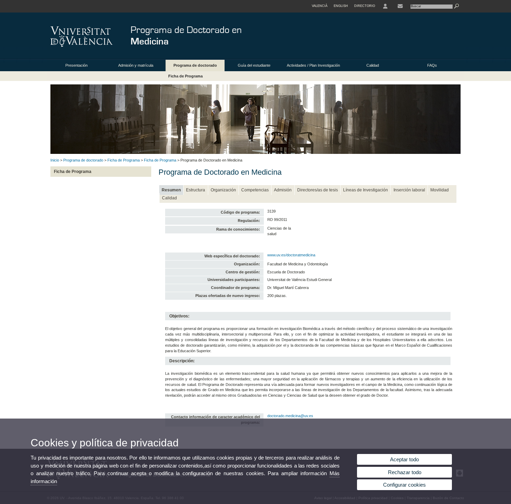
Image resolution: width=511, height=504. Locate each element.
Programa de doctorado (195, 65)
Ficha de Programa (185, 76)
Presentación (76, 65)
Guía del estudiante (254, 65)
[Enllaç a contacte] (400, 6)
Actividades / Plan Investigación (313, 65)
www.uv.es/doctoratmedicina (291, 255)
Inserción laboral (409, 190)
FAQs (432, 65)
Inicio (54, 160)
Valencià (319, 6)
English (341, 6)
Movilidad (439, 190)
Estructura (195, 190)
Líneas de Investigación (365, 190)
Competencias (255, 190)
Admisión (283, 190)
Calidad (372, 65)
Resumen (171, 190)
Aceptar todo (404, 459)
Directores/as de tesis (317, 190)
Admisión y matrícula (135, 65)
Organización (223, 190)
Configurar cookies (404, 485)
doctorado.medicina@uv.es (290, 416)
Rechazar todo (404, 472)
